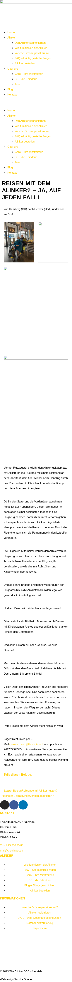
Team (18, 84)
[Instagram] (4, 805)
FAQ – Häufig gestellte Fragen (33, 58)
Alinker (11, 37)
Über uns (12, 68)
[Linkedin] (23, 805)
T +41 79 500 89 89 (11, 845)
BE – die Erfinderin (26, 79)
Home (11, 32)
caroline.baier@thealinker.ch (26, 744)
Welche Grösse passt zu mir (32, 53)
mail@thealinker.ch (11, 850)
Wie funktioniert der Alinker (31, 47)
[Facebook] (13, 805)
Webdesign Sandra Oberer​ (16, 979)
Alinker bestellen (25, 63)
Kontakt (12, 94)
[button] (36, 102)
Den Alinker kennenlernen (30, 42)
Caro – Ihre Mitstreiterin (29, 73)
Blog (10, 89)
